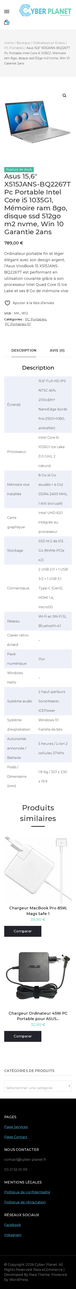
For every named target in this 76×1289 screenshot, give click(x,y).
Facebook (12, 1225)
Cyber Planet (46, 1265)
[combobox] (38, 1086)
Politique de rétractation (25, 1202)
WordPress (18, 1280)
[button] (64, 95)
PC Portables (35, 319)
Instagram (12, 1235)
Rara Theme (39, 1275)
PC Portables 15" (18, 324)
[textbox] (38, 1088)
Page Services (16, 1127)
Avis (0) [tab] (57, 350)
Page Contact (15, 1137)
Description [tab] (23, 350)
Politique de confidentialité (27, 1192)
